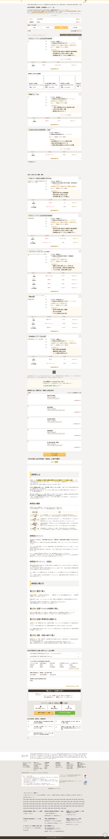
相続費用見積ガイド (53, 813)
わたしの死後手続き (48, 823)
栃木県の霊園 (74, 799)
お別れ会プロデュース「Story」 (72, 824)
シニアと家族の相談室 (36, 827)
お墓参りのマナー (69, 764)
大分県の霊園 (44, 808)
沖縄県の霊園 (63, 808)
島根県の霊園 (31, 806)
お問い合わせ (45, 772)
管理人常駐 (52, 663)
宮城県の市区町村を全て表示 (71, 686)
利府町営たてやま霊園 (64, 83)
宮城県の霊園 (44, 799)
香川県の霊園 (62, 806)
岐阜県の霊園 (25, 803)
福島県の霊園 (62, 799)
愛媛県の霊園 (68, 806)
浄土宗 (51, 664)
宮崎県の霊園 (50, 808)
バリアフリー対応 (34, 663)
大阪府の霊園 (62, 803)
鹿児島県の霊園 (57, 808)
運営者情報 (23, 772)
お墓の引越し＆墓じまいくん (29, 797)
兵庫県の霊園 (68, 803)
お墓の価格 (36, 765)
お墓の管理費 (58, 765)
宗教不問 (32, 664)
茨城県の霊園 (68, 799)
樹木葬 (47, 27)
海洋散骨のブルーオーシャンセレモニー (74, 822)
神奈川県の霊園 (44, 801)
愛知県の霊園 (38, 803)
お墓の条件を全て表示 (73, 668)
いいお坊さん (30, 813)
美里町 (31, 680)
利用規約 (27, 772)
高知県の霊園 (74, 806)
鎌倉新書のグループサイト (54, 788)
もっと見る (53, 15)
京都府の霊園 (56, 803)
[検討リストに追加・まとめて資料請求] (80, 38)
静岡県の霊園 (31, 803)
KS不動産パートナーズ (57, 823)
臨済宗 (61, 664)
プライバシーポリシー (33, 772)
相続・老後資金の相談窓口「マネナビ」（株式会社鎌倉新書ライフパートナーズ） (53, 828)
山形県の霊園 (56, 799)
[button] (66, 59)
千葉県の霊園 (31, 801)
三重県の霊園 (44, 803)
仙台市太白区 (53, 674)
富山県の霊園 (57, 801)
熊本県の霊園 (38, 808)
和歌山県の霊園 (81, 803)
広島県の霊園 (44, 806)
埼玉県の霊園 (25, 801)
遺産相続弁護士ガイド (49, 815)
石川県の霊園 (63, 801)
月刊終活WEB (26, 830)
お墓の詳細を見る (54, 68)
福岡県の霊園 (80, 806)
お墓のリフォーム (59, 766)
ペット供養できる (74, 663)
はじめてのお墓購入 (38, 764)
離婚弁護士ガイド (57, 815)
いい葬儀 (25, 813)
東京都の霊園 (38, 801)
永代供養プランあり (64, 663)
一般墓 (34, 27)
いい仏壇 (25, 820)
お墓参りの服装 (69, 766)
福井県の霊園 (69, 801)
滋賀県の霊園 (50, 803)
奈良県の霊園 (74, 803)
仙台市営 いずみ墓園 (33, 83)
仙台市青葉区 (33, 674)
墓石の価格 (58, 764)
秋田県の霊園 (50, 799)
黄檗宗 (71, 664)
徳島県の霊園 (56, 806)
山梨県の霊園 (75, 801)
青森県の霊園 (31, 799)
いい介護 (68, 814)
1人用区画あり (73, 666)
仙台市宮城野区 (43, 674)
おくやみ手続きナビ (27, 827)
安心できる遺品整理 (57, 820)
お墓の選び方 (36, 766)
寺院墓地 (62, 666)
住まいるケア (73, 814)
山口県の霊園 (50, 806)
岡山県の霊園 (38, 806)
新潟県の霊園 (51, 801)
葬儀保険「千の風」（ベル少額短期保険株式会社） (55, 831)
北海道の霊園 (25, 799)
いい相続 (46, 813)
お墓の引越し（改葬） (38, 768)
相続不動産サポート (48, 820)
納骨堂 (61, 27)
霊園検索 (24, 764)
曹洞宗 (41, 664)
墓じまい (35, 769)
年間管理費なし (43, 663)
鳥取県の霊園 (25, 806)
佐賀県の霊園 (25, 808)
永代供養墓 (75, 27)
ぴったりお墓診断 (26, 766)
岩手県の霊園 (38, 799)
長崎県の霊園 (31, 808)
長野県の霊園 (81, 801)
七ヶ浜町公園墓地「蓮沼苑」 (50, 83)
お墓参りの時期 (69, 768)
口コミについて (40, 772)
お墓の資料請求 (26, 765)
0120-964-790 (50, 386)
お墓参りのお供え (69, 765)
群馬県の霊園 (80, 799)
